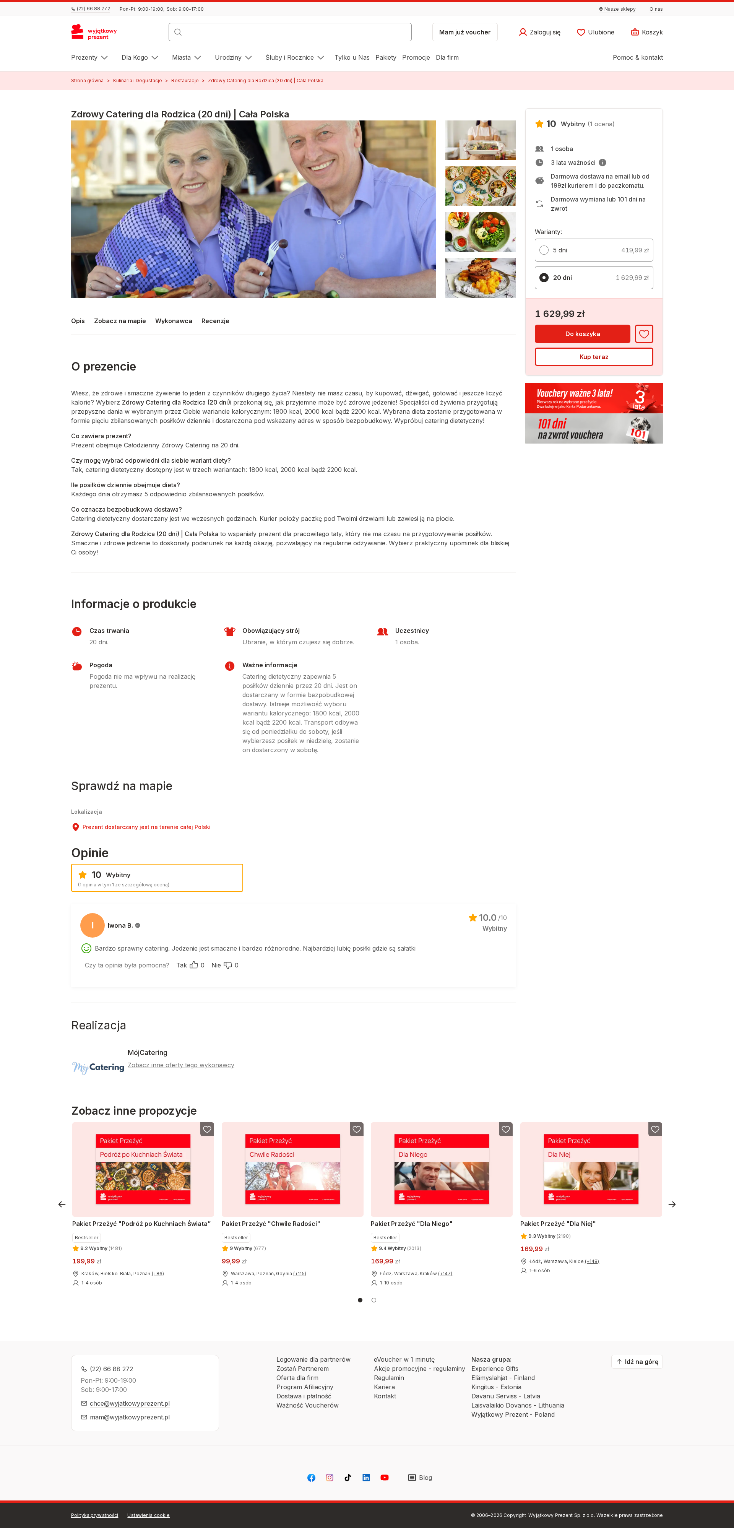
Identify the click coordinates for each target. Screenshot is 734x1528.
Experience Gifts (494, 1368)
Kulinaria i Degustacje (137, 80)
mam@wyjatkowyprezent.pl (130, 1417)
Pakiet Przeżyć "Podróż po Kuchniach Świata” (141, 1223)
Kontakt (385, 1396)
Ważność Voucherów (307, 1405)
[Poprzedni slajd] (62, 1204)
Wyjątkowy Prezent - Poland (513, 1414)
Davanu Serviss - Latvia (505, 1396)
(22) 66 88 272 (111, 1369)
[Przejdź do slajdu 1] (360, 1300)
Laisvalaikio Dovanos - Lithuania (517, 1405)
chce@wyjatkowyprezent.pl (130, 1403)
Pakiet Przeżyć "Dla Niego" (412, 1223)
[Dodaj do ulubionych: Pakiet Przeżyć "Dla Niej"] (655, 1129)
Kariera (384, 1387)
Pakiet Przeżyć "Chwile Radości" (271, 1223)
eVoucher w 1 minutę (404, 1359)
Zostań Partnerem (302, 1368)
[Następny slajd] (672, 1204)
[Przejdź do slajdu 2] (374, 1300)
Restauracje (184, 80)
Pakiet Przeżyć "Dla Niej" (558, 1223)
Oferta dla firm (297, 1378)
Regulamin (389, 1378)
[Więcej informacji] (602, 162)
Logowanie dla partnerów (313, 1359)
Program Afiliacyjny (304, 1387)
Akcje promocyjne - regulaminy (419, 1368)
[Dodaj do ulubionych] (644, 334)
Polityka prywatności (94, 1515)
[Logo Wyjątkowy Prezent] (98, 34)
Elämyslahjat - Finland (503, 1378)
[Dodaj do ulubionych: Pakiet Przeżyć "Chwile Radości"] (356, 1129)
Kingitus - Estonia (496, 1387)
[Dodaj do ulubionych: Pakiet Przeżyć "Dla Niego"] (506, 1129)
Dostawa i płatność (303, 1396)
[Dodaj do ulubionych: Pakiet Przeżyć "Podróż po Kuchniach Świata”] (207, 1129)
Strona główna (87, 80)
